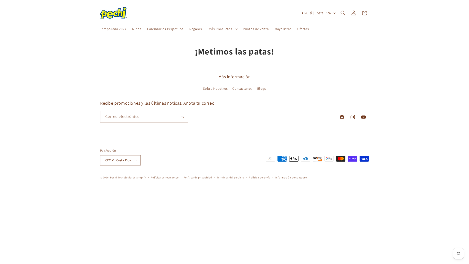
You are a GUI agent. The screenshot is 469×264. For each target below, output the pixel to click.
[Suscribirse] (182, 116)
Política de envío (259, 177)
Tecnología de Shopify (132, 177)
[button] (222, 29)
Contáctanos (242, 88)
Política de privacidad (198, 177)
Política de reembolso (165, 177)
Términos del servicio (230, 177)
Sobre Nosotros (215, 88)
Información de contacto (291, 177)
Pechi (113, 177)
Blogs (261, 88)
